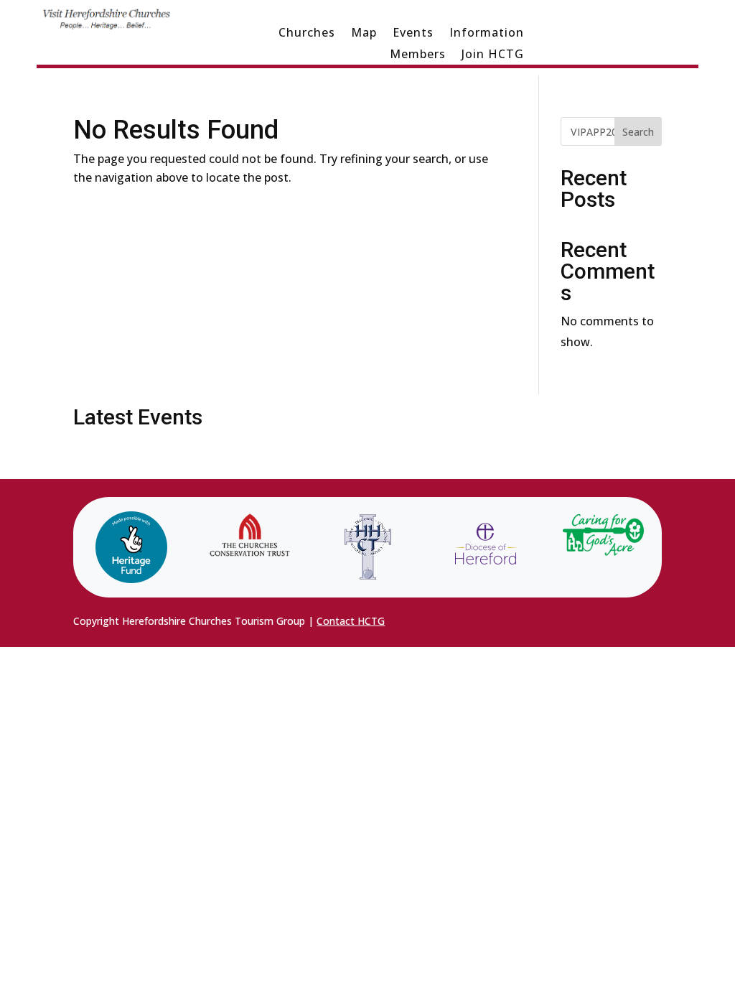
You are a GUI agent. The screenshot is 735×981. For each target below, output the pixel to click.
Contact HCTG (351, 621)
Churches (306, 33)
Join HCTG (493, 55)
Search (638, 132)
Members (418, 55)
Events (413, 33)
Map (364, 33)
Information (486, 33)
